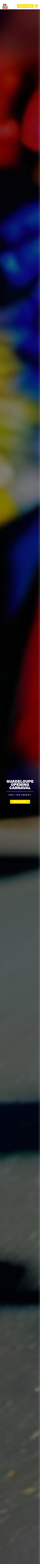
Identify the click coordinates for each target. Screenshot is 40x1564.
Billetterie (20, 802)
